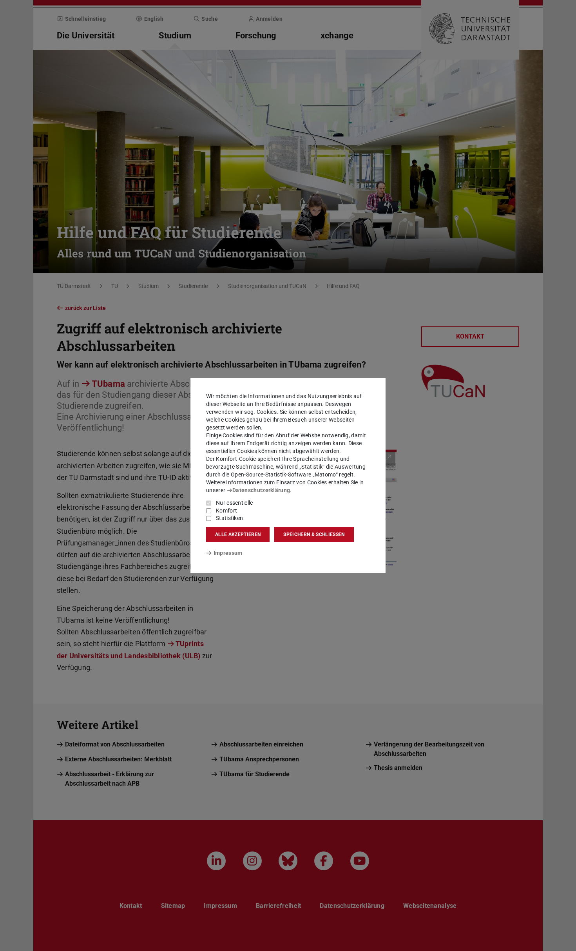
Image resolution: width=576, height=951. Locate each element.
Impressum (228, 553)
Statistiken (229, 518)
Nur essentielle (234, 503)
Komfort (226, 510)
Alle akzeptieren (238, 534)
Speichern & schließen (313, 534)
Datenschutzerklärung (261, 490)
